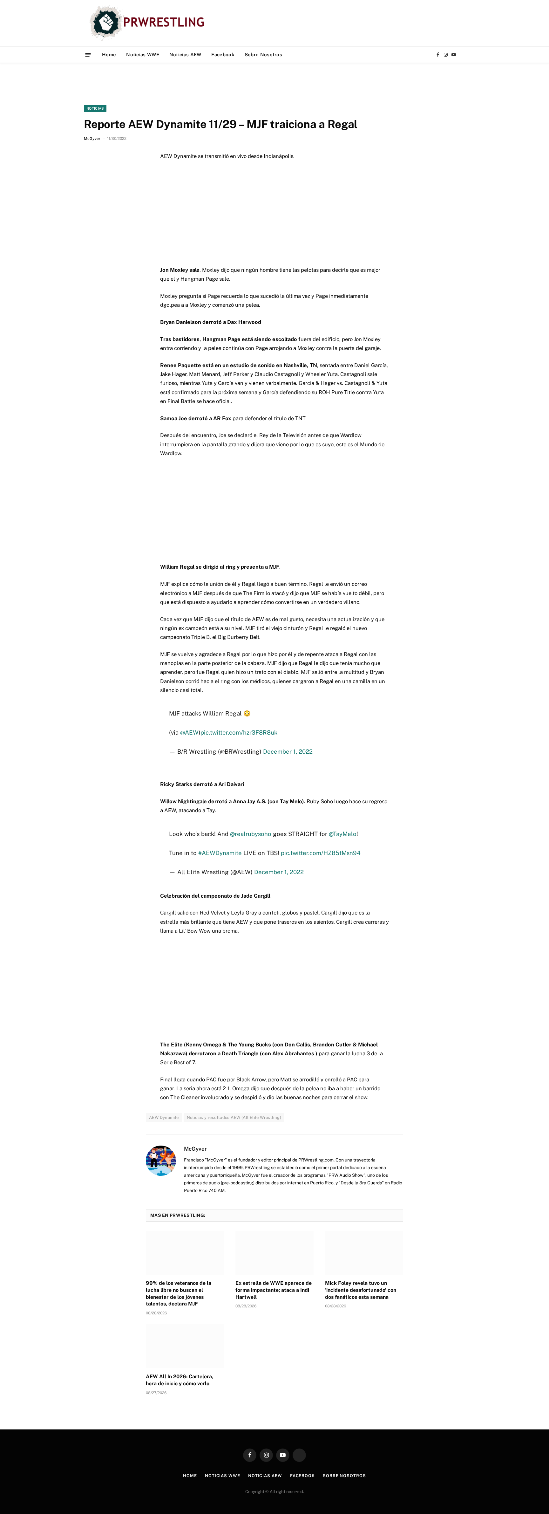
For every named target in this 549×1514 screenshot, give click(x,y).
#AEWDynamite (220, 852)
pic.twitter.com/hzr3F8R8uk (238, 732)
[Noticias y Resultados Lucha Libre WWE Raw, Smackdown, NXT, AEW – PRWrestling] (148, 23)
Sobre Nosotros (263, 54)
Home (109, 54)
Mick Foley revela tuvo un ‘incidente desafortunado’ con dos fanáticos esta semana (360, 1290)
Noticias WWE (142, 54)
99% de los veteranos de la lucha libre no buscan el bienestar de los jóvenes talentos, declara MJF (178, 1293)
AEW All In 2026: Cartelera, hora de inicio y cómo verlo (179, 1380)
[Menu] (88, 54)
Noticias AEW (185, 54)
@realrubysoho (250, 833)
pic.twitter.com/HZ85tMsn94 (321, 852)
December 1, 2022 (288, 751)
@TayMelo (342, 833)
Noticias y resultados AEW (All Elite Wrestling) (234, 1117)
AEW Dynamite (164, 1117)
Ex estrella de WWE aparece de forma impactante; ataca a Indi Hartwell (273, 1290)
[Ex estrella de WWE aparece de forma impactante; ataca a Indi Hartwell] (274, 1253)
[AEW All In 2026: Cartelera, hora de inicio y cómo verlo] (185, 1346)
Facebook (222, 54)
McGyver (92, 138)
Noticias (95, 108)
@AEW (189, 732)
